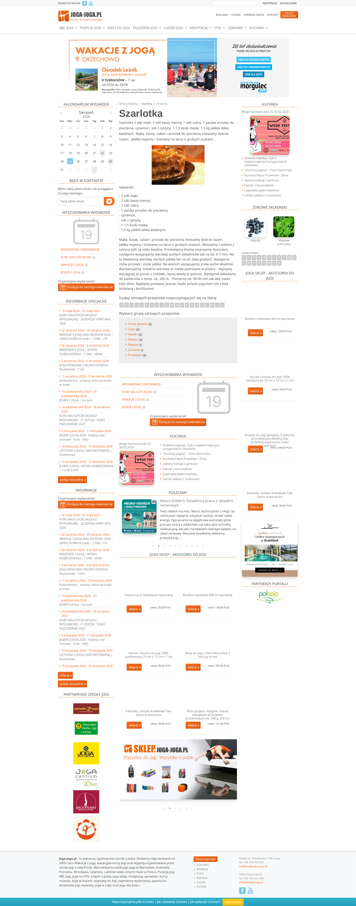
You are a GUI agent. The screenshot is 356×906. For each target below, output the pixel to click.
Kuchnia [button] (257, 28)
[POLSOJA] (269, 596)
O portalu (203, 864)
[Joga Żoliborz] (86, 751)
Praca (200, 873)
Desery (135, 339)
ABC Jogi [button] (66, 28)
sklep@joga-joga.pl (251, 882)
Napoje (134, 345)
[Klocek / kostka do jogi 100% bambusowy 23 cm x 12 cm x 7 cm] (148, 636)
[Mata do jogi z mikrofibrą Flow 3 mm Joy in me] (207, 636)
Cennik (236, 14)
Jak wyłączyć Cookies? (205, 902)
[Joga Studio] (86, 800)
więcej (134, 609)
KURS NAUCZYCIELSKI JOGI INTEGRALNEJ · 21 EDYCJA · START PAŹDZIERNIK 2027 (82, 420)
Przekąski (136, 355)
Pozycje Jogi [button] (91, 28)
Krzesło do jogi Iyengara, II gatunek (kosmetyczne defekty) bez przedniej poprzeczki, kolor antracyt (270, 440)
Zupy (133, 329)
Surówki (135, 350)
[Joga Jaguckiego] (86, 827)
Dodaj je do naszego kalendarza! (89, 287)
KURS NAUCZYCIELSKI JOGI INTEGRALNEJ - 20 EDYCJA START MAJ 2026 (84, 319)
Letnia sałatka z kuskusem (181, 479)
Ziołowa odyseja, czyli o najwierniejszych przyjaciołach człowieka (191, 447)
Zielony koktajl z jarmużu (180, 464)
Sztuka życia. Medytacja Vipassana (149, 595)
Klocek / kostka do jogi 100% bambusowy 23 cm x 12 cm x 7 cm (148, 655)
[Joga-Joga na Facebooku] (84, 3)
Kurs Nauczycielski (77, 257)
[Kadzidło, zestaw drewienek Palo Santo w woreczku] (148, 695)
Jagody (255, 240)
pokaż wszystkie (72, 480)
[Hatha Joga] (86, 726)
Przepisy (162, 103)
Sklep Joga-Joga (205, 859)
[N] (178, 67)
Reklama (222, 14)
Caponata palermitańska (180, 474)
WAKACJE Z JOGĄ (74, 265)
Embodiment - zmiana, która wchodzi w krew (85, 383)
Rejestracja (270, 3)
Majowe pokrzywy (284, 242)
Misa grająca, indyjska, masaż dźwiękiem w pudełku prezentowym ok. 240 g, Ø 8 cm (207, 714)
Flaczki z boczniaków (177, 469)
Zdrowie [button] (236, 28)
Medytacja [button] (199, 28)
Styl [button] (218, 28)
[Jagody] (256, 226)
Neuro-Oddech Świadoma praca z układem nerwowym (196, 503)
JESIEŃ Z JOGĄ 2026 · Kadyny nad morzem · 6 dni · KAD (82, 437)
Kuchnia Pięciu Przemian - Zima (185, 459)
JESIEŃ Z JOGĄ (72, 272)
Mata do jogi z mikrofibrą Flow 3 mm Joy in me (207, 655)
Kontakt (273, 14)
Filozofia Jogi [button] (145, 28)
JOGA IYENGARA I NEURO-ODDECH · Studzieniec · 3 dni (84, 367)
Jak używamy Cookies (172, 902)
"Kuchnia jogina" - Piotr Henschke (186, 454)
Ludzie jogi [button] (174, 28)
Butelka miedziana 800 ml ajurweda (207, 595)
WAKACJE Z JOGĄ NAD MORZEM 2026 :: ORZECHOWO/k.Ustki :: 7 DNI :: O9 (86, 337)
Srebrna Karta (254, 14)
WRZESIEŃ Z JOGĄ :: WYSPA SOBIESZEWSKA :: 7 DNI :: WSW (80, 352)
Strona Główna (128, 103)
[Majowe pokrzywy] (284, 226)
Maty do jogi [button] (119, 28)
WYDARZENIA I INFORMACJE (80, 250)
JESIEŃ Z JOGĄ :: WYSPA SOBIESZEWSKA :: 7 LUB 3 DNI (86, 468)
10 (203, 546)
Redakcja (202, 869)
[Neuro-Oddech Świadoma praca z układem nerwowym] (137, 516)
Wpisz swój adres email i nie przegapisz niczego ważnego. (85, 191)
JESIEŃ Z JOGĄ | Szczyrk (75, 400)
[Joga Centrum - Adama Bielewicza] (86, 776)
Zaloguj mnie (288, 3)
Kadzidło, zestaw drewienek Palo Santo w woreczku (149, 713)
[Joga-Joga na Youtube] (90, 3)
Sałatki (134, 334)
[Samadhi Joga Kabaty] (86, 707)
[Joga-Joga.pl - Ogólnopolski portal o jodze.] (80, 16)
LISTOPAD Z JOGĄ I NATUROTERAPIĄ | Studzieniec (85, 453)
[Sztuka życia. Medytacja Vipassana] (148, 578)
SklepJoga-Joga (289, 14)
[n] (178, 771)
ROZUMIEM (233, 902)
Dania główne (139, 324)
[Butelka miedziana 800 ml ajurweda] (207, 578)
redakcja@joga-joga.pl (253, 866)
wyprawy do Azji (105, 881)
